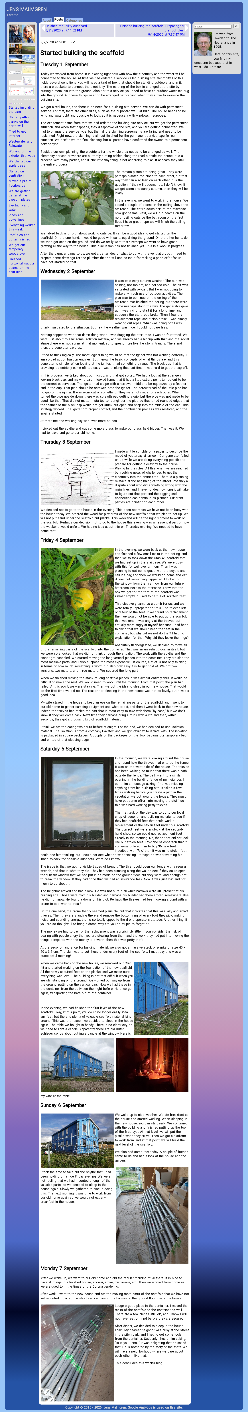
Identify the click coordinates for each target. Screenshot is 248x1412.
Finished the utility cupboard (66, 28)
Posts (58, 19)
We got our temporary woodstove (17, 249)
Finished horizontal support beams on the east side (22, 265)
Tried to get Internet (17, 134)
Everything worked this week (22, 227)
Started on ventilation (16, 173)
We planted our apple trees (20, 163)
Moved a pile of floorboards (20, 183)
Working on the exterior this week (22, 153)
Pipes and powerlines (17, 217)
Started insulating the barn (21, 109)
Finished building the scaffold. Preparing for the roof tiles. (152, 30)
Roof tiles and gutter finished (19, 237)
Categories (74, 20)
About (47, 20)
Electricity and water (19, 207)
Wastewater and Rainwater (20, 144)
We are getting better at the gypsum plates (19, 195)
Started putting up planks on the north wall (22, 121)
